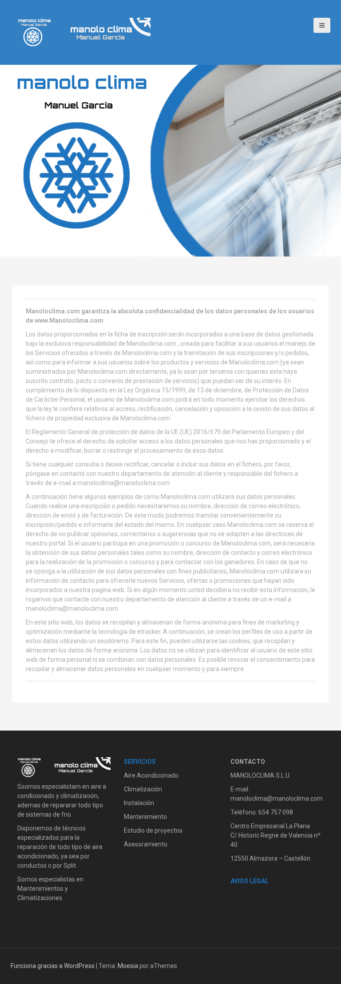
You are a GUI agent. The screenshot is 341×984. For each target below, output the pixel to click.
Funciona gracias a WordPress (53, 965)
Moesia (128, 965)
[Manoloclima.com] (84, 32)
